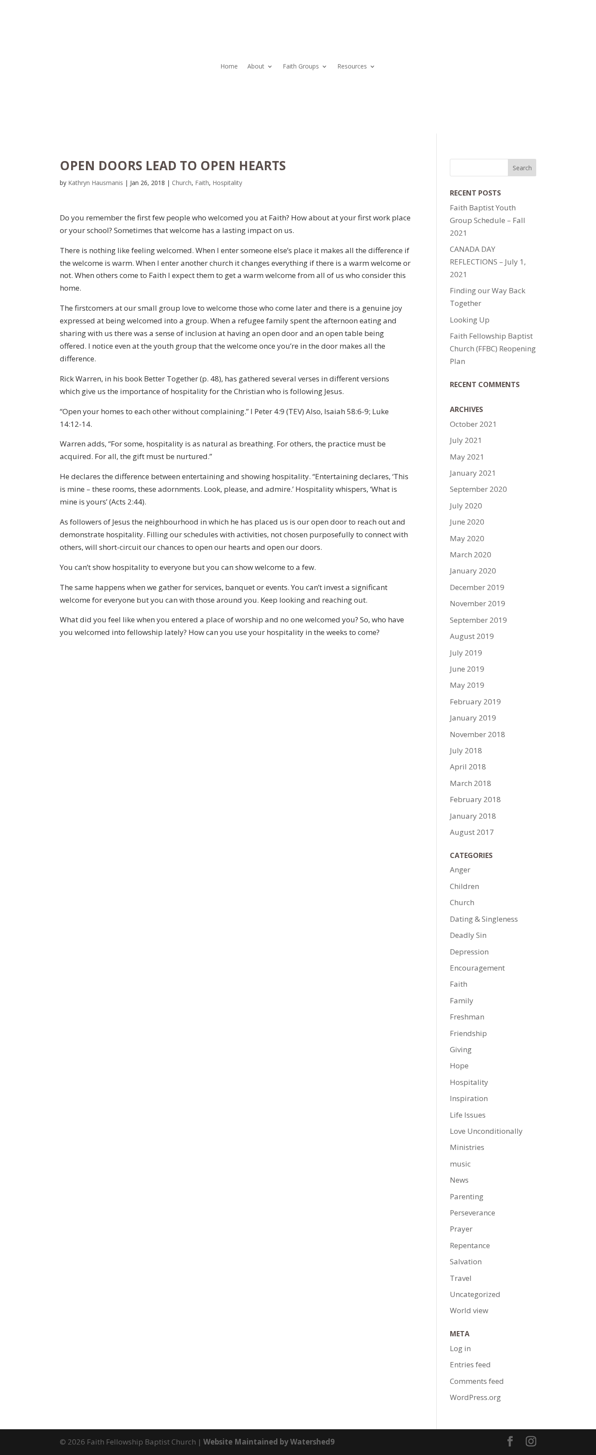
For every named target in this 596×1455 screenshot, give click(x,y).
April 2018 (468, 767)
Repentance (470, 1245)
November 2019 (477, 603)
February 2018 (475, 799)
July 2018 (466, 750)
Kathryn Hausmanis (95, 182)
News (459, 1180)
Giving (461, 1049)
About (255, 66)
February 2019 (475, 702)
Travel (461, 1278)
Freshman (467, 1017)
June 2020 (467, 522)
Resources (352, 66)
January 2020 (473, 571)
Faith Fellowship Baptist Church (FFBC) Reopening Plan (493, 348)
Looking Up (470, 320)
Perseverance (472, 1213)
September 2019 (478, 620)
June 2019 (467, 669)
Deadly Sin (468, 935)
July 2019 (466, 653)
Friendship (468, 1033)
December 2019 (477, 587)
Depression (469, 952)
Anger (460, 870)
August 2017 (472, 832)
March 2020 (470, 554)
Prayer (461, 1229)
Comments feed (477, 1381)
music (460, 1164)
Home (229, 66)
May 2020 (467, 538)
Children (464, 886)
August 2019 (472, 636)
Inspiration (469, 1098)
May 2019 (467, 685)
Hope (459, 1065)
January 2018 (473, 816)
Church (182, 182)
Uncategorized (475, 1294)
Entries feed (470, 1364)
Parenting (466, 1196)
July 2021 (466, 440)
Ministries (467, 1147)
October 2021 (473, 424)
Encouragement (477, 968)
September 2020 (478, 489)
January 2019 (473, 718)
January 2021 (473, 473)
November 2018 (477, 734)
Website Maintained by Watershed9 (269, 1442)
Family (461, 1000)
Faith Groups (301, 66)
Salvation (466, 1261)
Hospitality (227, 182)
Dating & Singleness (484, 919)
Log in (460, 1348)
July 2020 (466, 506)
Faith (202, 182)
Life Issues (468, 1115)
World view (469, 1310)
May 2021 (467, 457)
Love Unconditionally (486, 1131)
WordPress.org (475, 1397)
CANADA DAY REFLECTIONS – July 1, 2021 (488, 261)
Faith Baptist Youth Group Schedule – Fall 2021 (487, 220)
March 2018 (470, 783)
